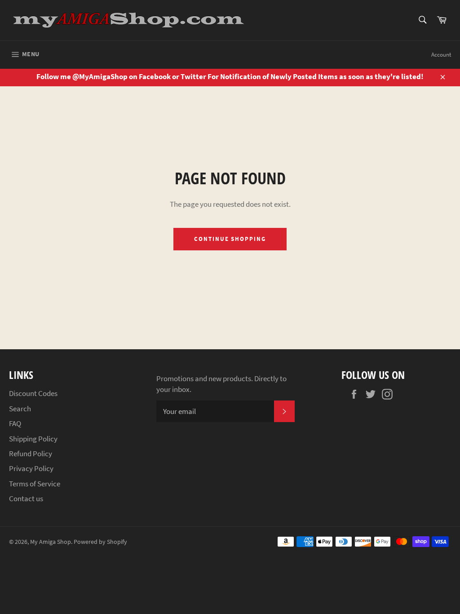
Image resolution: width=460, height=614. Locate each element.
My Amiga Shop (50, 542)
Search (20, 409)
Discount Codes (33, 393)
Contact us (26, 498)
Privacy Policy (31, 468)
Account (441, 54)
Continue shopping (230, 239)
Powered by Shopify (100, 542)
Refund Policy (30, 453)
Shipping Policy (33, 439)
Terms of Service (34, 484)
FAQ (15, 423)
